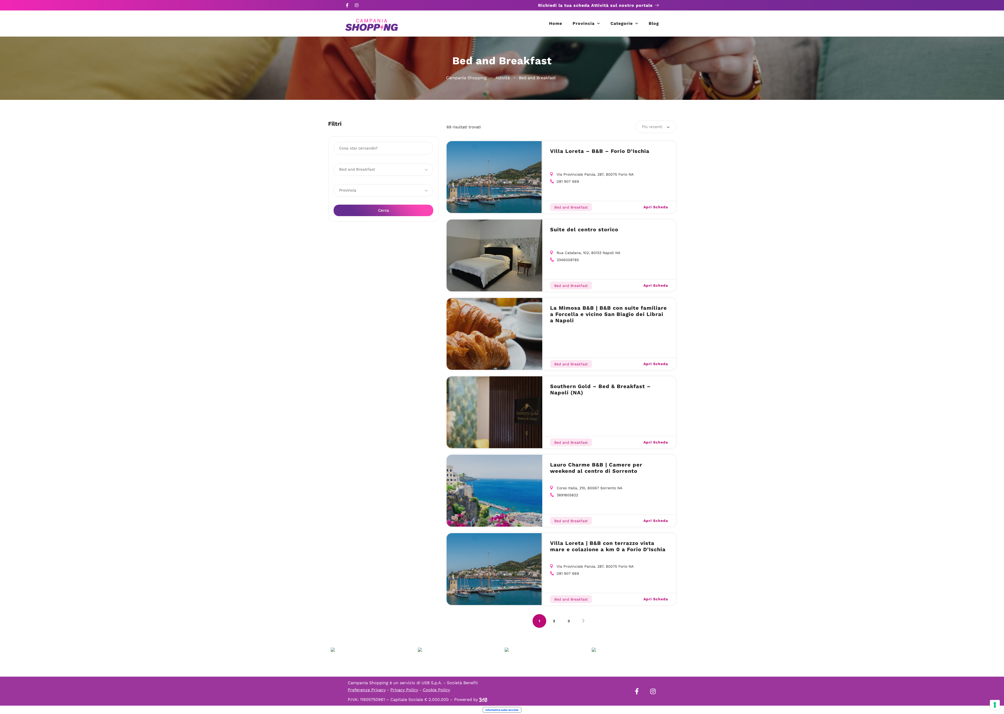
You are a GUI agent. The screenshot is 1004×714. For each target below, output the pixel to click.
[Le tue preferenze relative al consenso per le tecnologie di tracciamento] (995, 705)
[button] (383, 169)
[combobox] (655, 126)
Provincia (584, 23)
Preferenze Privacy (367, 689)
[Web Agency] (483, 699)
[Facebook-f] (347, 5)
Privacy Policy (404, 689)
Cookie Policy (436, 689)
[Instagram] (357, 5)
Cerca (383, 210)
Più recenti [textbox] (652, 126)
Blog (654, 23)
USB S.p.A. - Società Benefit (449, 682)
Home (555, 23)
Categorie (622, 23)
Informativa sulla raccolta (502, 709)
